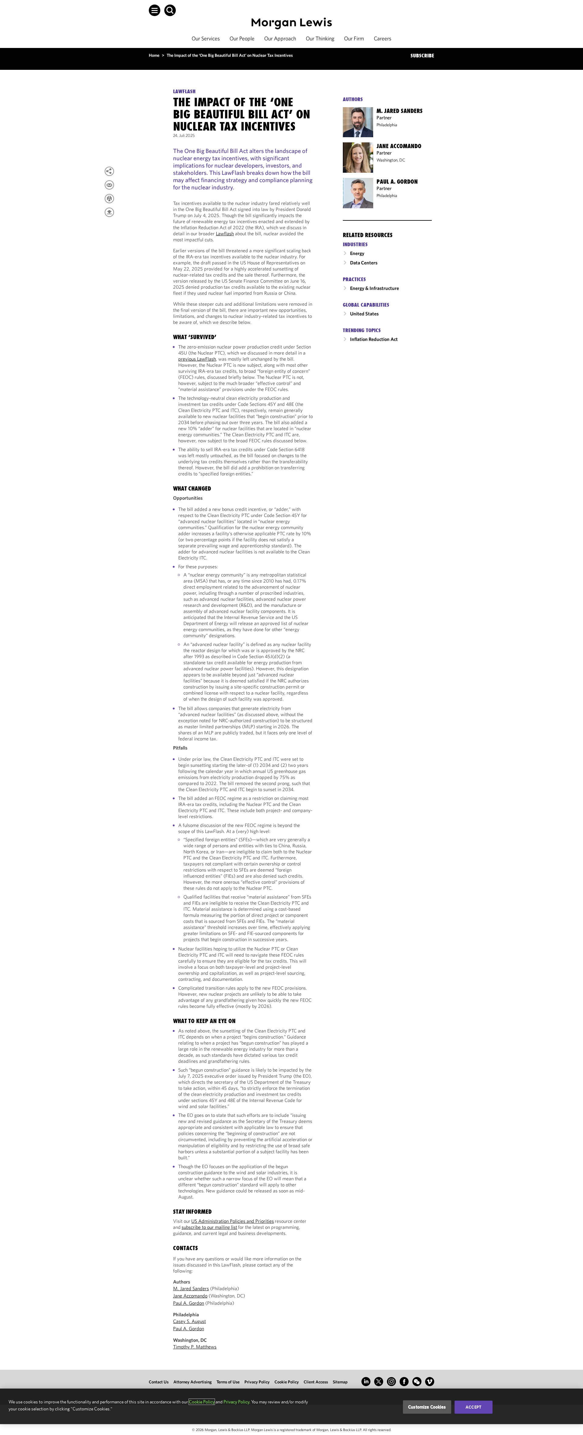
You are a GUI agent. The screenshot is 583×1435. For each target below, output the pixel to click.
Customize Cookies (427, 1407)
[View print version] (109, 198)
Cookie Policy (286, 1382)
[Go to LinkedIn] (365, 1381)
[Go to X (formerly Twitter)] (378, 1381)
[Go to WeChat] (416, 1381)
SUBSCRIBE (422, 56)
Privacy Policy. (236, 1402)
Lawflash (225, 233)
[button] (154, 10)
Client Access (316, 1382)
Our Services (206, 38)
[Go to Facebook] (404, 1381)
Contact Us (159, 1382)
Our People (242, 38)
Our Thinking (320, 38)
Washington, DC (391, 160)
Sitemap (340, 1382)
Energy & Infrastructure (374, 288)
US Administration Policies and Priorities (232, 1221)
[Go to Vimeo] (429, 1381)
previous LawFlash (197, 359)
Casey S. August (189, 1321)
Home (154, 55)
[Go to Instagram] (391, 1381)
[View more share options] (109, 171)
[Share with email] (109, 185)
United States (364, 314)
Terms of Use (228, 1382)
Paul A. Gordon (188, 1303)
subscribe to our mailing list (209, 1227)
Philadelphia (387, 125)
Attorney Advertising (192, 1382)
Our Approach (280, 38)
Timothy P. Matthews (194, 1347)
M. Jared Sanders (191, 1288)
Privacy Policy (257, 1382)
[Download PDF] (109, 212)
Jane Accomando (190, 1296)
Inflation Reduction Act (374, 339)
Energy (357, 253)
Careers (382, 38)
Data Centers (363, 263)
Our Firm (354, 38)
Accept (473, 1407)
